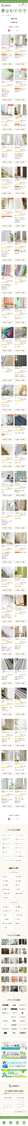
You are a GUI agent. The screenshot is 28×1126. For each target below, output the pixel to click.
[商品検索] (4, 1123)
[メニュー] (25, 5)
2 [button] (11, 30)
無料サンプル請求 (7, 64)
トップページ (3, 15)
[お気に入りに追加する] (3, 36)
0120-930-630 (15, 1091)
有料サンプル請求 (7, 495)
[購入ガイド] (10, 1123)
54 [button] (16, 30)
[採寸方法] (17, 1123)
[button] (19, 30)
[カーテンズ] (6, 5)
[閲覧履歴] (24, 1123)
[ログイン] (19, 5)
